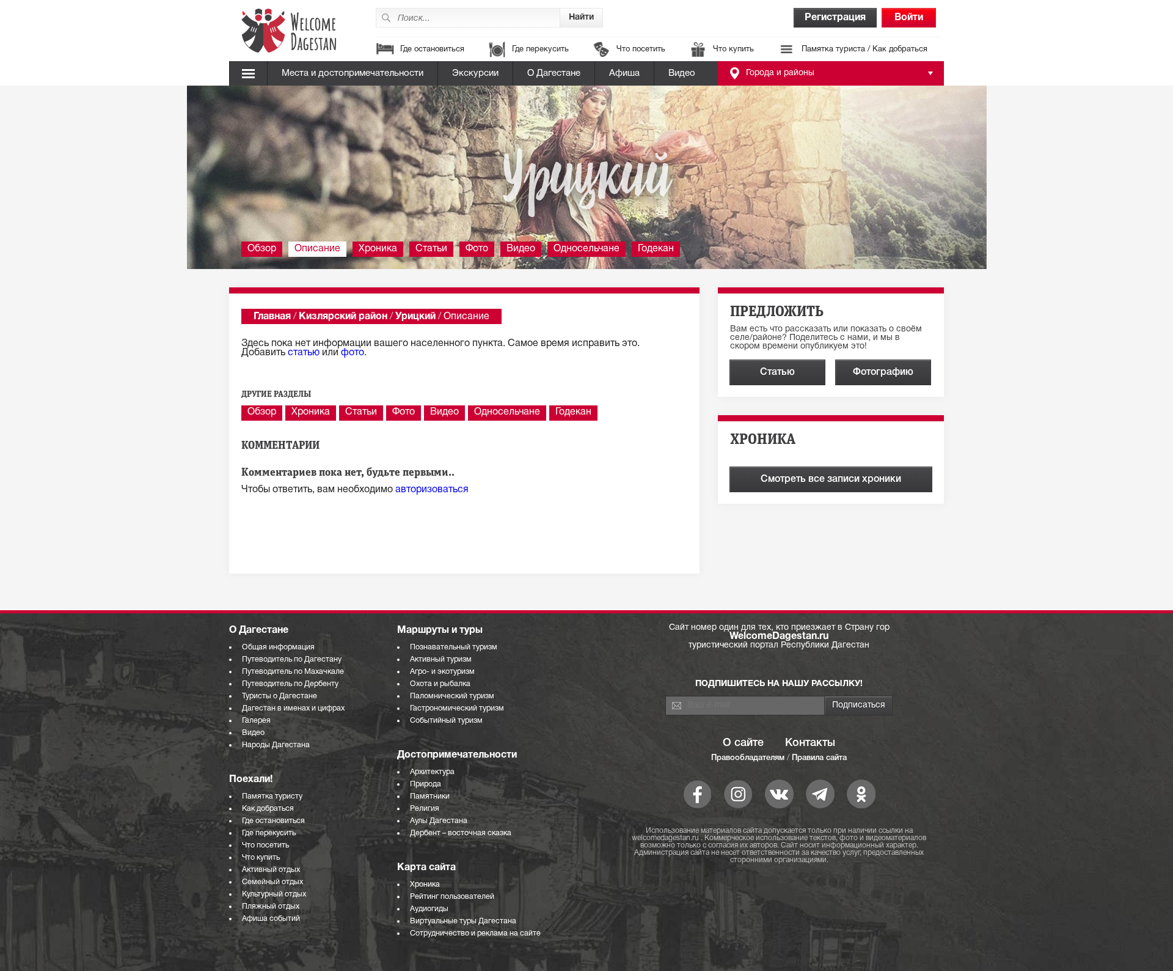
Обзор (261, 249)
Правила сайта (819, 758)
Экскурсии (475, 73)
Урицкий (415, 316)
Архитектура (432, 772)
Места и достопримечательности (352, 73)
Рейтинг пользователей (452, 896)
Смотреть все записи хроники (831, 479)
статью (304, 353)
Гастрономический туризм (457, 708)
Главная (272, 316)
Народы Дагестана (276, 745)
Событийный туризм (446, 720)
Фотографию (883, 372)
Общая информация (278, 647)
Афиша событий (271, 918)
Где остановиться (432, 49)
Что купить (733, 49)
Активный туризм (441, 659)
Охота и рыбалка (440, 684)
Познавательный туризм (453, 647)
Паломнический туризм (452, 696)
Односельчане (586, 249)
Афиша (624, 73)
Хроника (378, 249)
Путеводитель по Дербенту (290, 684)
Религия (424, 808)
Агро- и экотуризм (442, 671)
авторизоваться (432, 490)
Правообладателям (747, 758)
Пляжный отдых (270, 906)
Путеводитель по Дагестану (292, 659)
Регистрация (835, 17)
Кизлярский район (343, 316)
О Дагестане (553, 73)
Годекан (656, 249)
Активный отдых (271, 869)
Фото (477, 249)
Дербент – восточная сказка (460, 833)
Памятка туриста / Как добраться (864, 49)
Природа (425, 784)
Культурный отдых (274, 894)
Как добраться (268, 808)
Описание (317, 249)
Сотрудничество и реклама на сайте (475, 933)
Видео (681, 73)
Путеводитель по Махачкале (293, 671)
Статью (777, 372)
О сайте (743, 743)
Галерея (256, 720)
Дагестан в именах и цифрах (293, 708)
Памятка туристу (272, 796)
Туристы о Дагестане (279, 696)
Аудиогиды (429, 909)
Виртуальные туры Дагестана (463, 921)
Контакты (810, 743)
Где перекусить (540, 49)
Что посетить (640, 49)
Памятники (430, 796)
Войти (908, 17)
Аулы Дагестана (438, 821)
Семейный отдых (272, 882)
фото (352, 353)
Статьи (431, 249)
